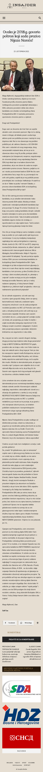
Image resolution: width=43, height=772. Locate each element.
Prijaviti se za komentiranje (21, 639)
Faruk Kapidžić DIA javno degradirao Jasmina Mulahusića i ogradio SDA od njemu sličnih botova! (32, 654)
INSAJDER (10, 763)
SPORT (24, 763)
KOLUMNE (31, 763)
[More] (37, 623)
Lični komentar (17, 765)
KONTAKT (27, 765)
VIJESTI (17, 763)
